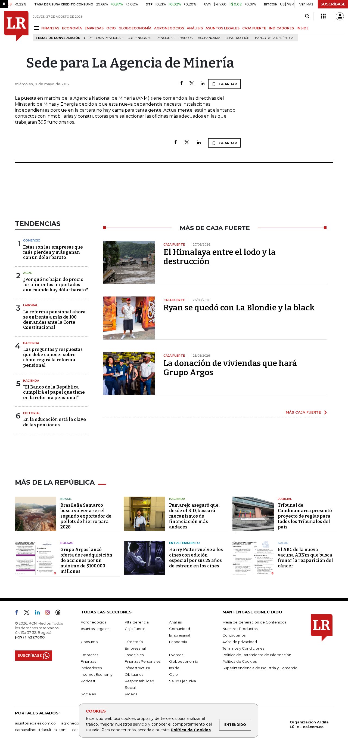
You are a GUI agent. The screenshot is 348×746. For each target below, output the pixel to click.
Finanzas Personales (142, 661)
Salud (283, 543)
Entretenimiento (184, 543)
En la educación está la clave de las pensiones (54, 422)
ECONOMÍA (72, 28)
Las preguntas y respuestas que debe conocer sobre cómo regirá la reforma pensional (53, 357)
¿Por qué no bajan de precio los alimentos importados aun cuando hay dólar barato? (55, 284)
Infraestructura (137, 668)
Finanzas (88, 661)
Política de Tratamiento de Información (256, 655)
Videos (131, 694)
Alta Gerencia (137, 622)
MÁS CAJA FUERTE (303, 412)
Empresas (89, 655)
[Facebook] (181, 83)
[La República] (16, 26)
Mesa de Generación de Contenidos (254, 622)
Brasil (66, 499)
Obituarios (134, 674)
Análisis (175, 622)
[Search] (307, 16)
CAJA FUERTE (254, 28)
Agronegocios (93, 622)
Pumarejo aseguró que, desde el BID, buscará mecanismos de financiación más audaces (194, 516)
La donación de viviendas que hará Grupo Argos (230, 367)
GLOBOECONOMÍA (135, 28)
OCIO (111, 28)
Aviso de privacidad (239, 642)
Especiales (134, 655)
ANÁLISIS (195, 28)
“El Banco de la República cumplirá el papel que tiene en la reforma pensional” (54, 392)
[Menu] (37, 28)
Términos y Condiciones (243, 648)
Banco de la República (274, 38)
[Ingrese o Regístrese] (340, 16)
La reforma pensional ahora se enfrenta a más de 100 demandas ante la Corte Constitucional (54, 319)
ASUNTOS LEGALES (223, 28)
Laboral (30, 305)
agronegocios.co (76, 723)
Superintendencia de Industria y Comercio (259, 668)
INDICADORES (281, 28)
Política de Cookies (191, 729)
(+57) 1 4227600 (30, 637)
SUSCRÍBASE (333, 4)
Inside (174, 668)
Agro (28, 273)
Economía (178, 642)
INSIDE (303, 28)
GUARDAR (227, 84)
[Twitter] (191, 83)
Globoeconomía (183, 661)
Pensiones (165, 38)
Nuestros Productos (239, 628)
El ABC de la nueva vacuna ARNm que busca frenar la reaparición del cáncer (305, 557)
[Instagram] (49, 613)
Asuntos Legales (95, 628)
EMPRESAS (94, 28)
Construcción (238, 38)
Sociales (88, 694)
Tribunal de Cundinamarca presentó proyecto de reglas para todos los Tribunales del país (305, 516)
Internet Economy (97, 674)
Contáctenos (234, 635)
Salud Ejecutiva (182, 681)
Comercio (32, 240)
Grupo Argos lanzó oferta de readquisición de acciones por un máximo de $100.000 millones (86, 560)
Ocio (173, 674)
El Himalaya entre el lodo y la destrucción (219, 256)
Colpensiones (139, 38)
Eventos (176, 655)
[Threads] (60, 613)
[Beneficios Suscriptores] (323, 16)
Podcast (88, 681)
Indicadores (91, 668)
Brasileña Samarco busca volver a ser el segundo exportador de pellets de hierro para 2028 (85, 516)
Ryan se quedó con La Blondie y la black (239, 308)
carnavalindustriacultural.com (41, 729)
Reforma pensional (105, 38)
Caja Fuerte (135, 628)
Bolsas (66, 543)
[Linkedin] (202, 83)
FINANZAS (50, 28)
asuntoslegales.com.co (35, 723)
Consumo (89, 642)
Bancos (186, 38)
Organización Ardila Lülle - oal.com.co (309, 724)
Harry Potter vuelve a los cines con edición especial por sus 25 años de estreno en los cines (196, 557)
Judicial (285, 499)
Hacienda (31, 343)
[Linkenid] (39, 613)
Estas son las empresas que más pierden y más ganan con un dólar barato (53, 252)
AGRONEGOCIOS (169, 28)
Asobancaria (209, 38)
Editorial (31, 413)
